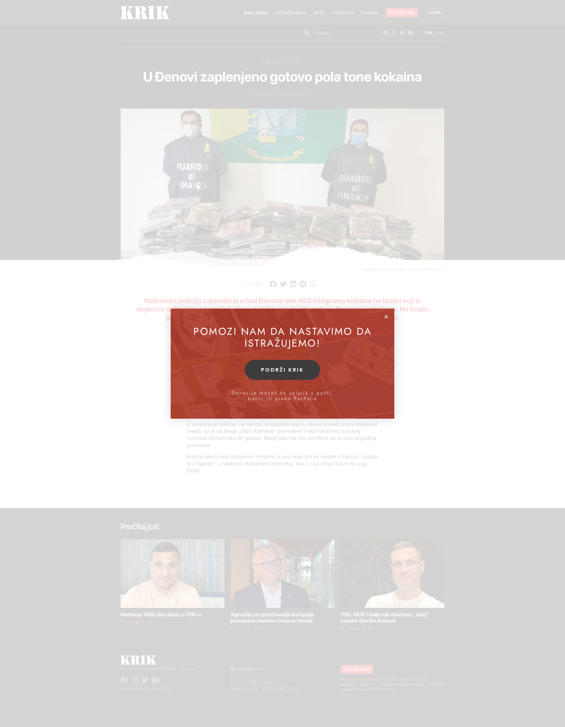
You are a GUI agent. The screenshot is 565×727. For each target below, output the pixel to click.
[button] (386, 317)
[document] (282, 363)
